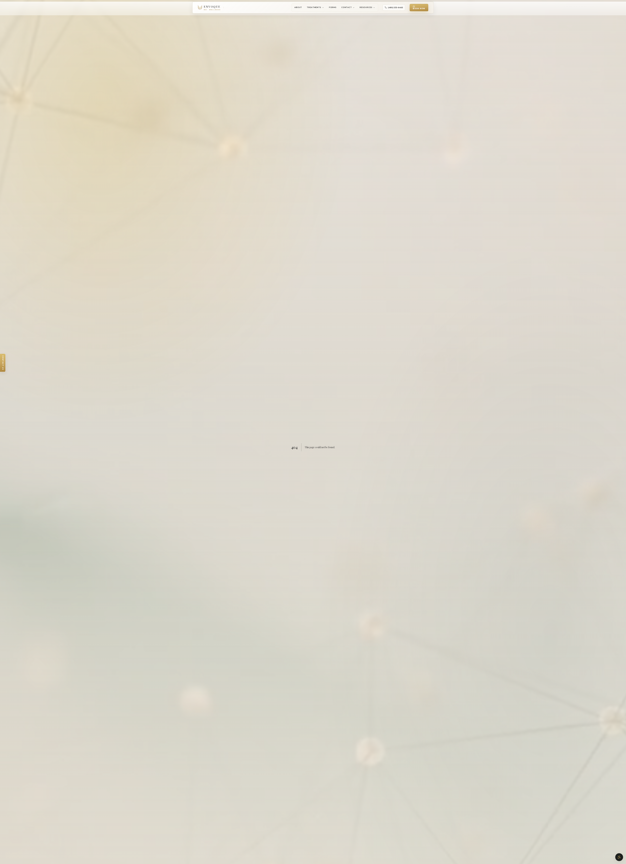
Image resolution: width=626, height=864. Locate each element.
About (298, 7)
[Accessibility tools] (619, 857)
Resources (366, 7)
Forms (332, 7)
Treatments (314, 7)
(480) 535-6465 (395, 7)
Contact (346, 7)
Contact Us (3, 362)
